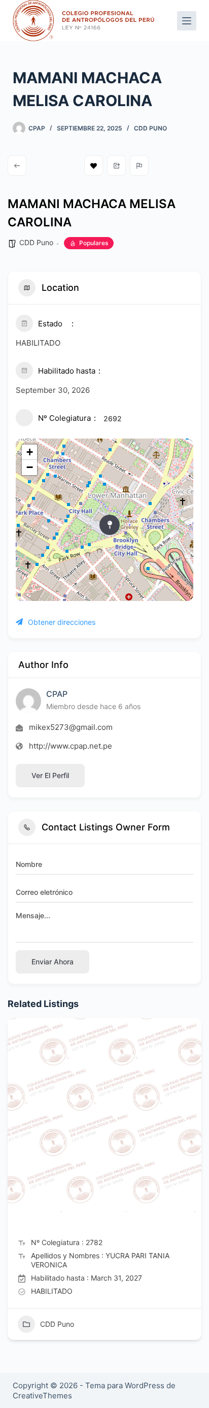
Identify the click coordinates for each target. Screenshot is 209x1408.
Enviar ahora (52, 961)
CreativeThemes (42, 1395)
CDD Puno (150, 128)
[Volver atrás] (17, 165)
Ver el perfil (50, 775)
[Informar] (139, 165)
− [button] (29, 467)
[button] (15, 1182)
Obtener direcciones (61, 622)
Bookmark (93, 165)
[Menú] (186, 20)
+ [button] (29, 452)
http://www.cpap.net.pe (70, 746)
